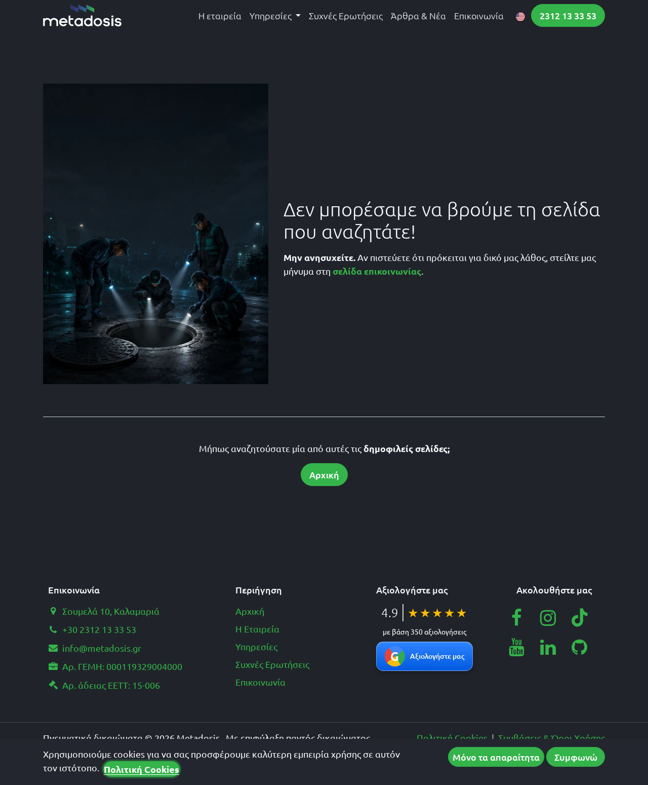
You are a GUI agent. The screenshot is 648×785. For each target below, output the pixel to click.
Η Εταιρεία (257, 628)
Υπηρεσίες (256, 646)
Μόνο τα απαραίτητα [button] (496, 757)
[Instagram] (548, 618)
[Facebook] (516, 618)
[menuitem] (220, 15)
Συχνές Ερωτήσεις (272, 664)
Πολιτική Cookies (452, 737)
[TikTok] (580, 618)
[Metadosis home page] (82, 15)
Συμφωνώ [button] (575, 757)
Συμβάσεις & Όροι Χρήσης (551, 737)
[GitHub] (580, 647)
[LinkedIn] (548, 647)
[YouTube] (516, 647)
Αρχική (324, 474)
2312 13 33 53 (568, 15)
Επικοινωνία (260, 682)
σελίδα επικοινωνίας (377, 271)
